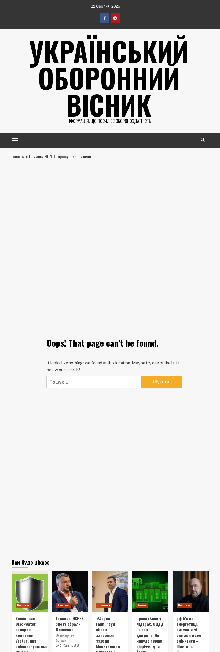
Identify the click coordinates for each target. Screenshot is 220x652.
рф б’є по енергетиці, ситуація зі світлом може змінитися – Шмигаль (189, 632)
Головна (18, 156)
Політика (23, 605)
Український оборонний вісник (108, 77)
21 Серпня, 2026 (70, 645)
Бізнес (142, 605)
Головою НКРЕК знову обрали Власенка (69, 623)
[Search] (202, 139)
